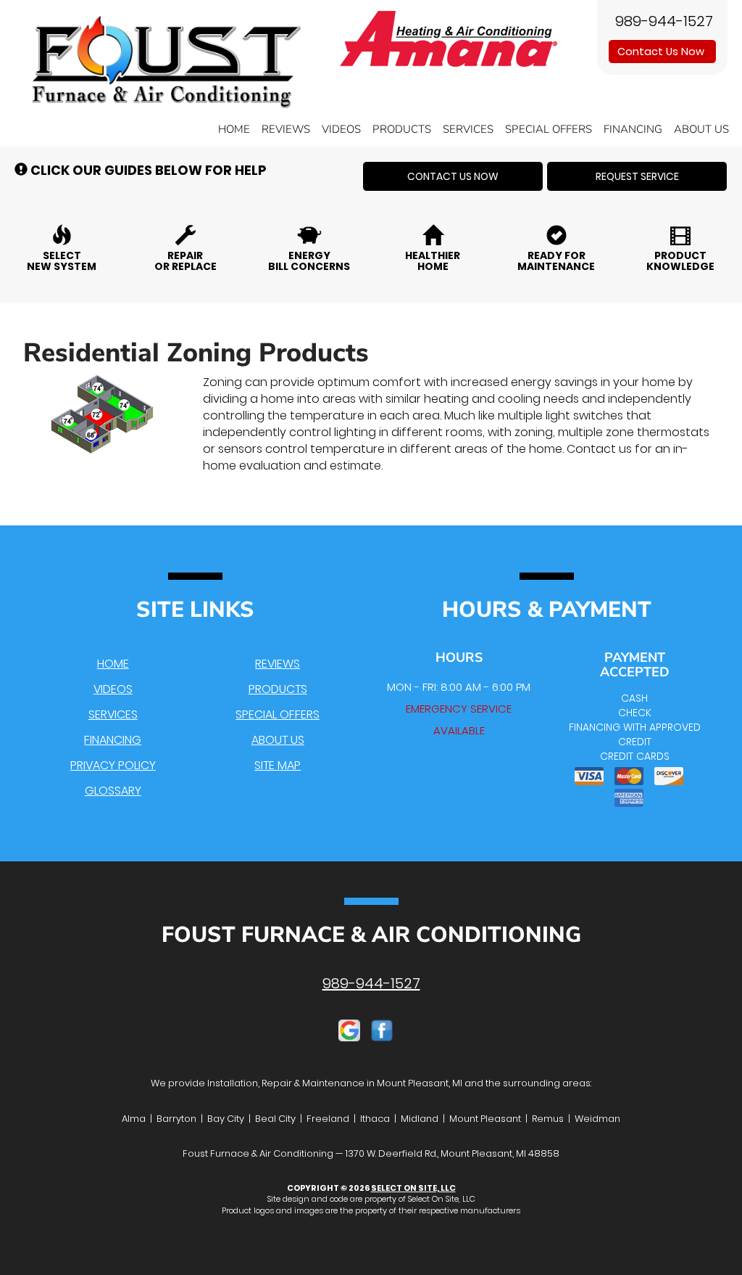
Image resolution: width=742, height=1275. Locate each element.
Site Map (277, 765)
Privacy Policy (113, 765)
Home (234, 129)
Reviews (286, 129)
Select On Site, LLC (413, 1188)
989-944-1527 (371, 983)
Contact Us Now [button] (662, 51)
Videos (341, 129)
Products (401, 129)
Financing (633, 129)
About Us (701, 129)
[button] (452, 176)
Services (468, 129)
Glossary (113, 790)
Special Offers (548, 129)
